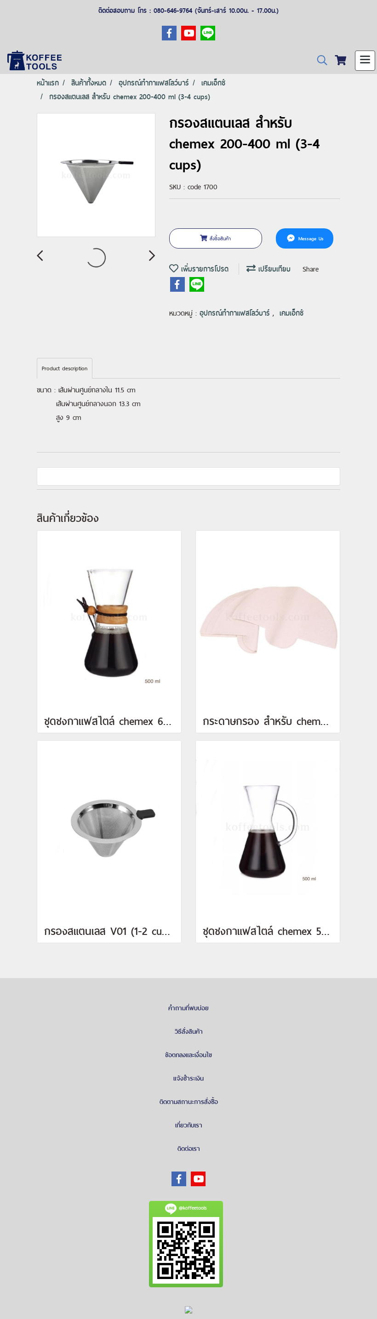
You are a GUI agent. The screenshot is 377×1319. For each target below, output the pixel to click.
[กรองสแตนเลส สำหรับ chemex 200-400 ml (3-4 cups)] (96, 175)
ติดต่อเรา (188, 1149)
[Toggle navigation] (365, 61)
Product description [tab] (64, 368)
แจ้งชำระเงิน (188, 1078)
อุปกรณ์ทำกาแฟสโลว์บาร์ (236, 313)
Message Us (310, 238)
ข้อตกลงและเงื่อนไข (188, 1055)
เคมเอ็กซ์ (291, 313)
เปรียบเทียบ (273, 269)
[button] (319, 60)
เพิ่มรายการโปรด (203, 269)
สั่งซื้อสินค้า (219, 238)
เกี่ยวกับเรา (188, 1125)
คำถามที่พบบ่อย (188, 1008)
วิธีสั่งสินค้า (189, 1031)
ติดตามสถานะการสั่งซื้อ (189, 1102)
